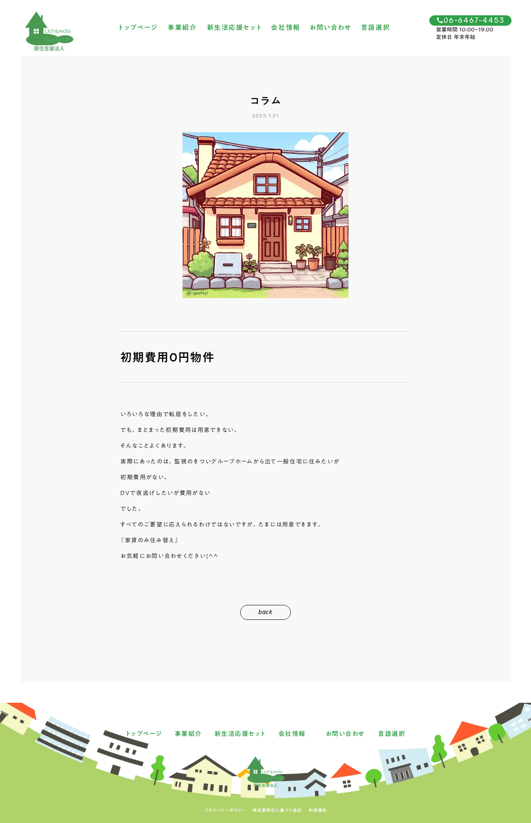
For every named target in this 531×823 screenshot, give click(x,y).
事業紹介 (182, 28)
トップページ (138, 28)
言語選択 (375, 28)
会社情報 (285, 28)
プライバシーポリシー (225, 810)
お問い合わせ (330, 28)
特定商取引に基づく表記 (277, 810)
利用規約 (318, 810)
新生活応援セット (234, 28)
